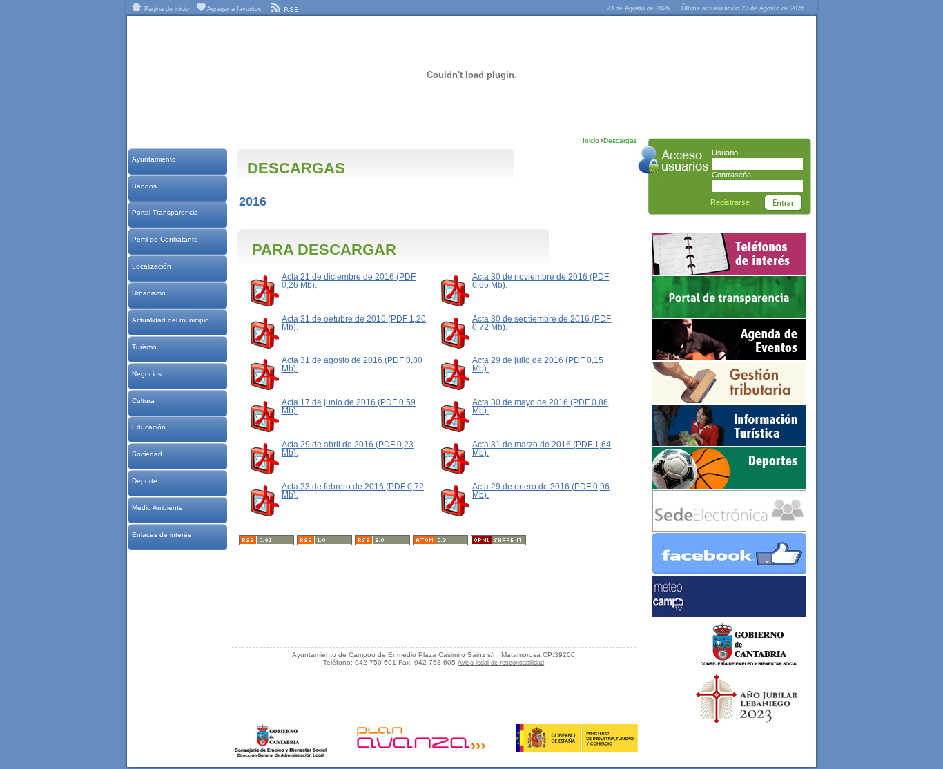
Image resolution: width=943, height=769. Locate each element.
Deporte (144, 481)
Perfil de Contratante (164, 239)
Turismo (144, 347)
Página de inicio (165, 9)
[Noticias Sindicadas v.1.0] (324, 542)
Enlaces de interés (161, 534)
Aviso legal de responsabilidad (501, 662)
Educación (148, 427)
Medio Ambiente (157, 508)
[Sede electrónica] (729, 529)
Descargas (620, 140)
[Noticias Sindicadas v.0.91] (266, 542)
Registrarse (730, 202)
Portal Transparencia (164, 212)
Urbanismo (148, 293)
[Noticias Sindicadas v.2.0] (382, 542)
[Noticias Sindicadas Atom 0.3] (440, 542)
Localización (151, 266)
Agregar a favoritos (234, 9)
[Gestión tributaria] (729, 400)
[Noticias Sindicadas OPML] (498, 542)
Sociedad (147, 454)
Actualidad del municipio (170, 320)
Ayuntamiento (153, 159)
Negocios (146, 374)
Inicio (591, 140)
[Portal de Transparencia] (729, 315)
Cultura (143, 401)
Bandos (144, 186)
